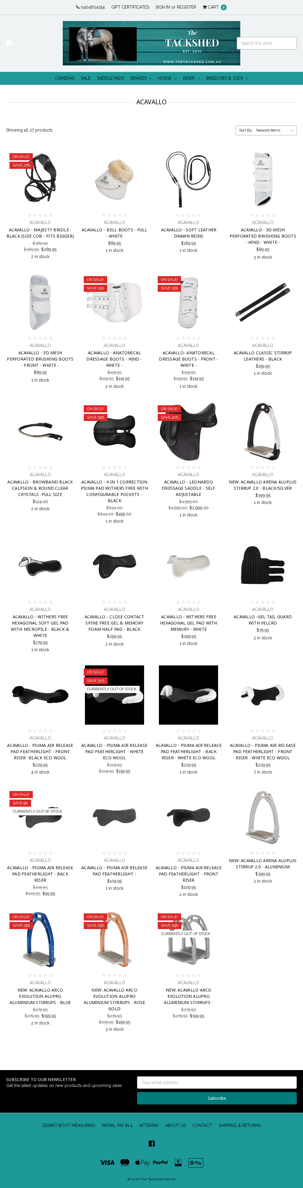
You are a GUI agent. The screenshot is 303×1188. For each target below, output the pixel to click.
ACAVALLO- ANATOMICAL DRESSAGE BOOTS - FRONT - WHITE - (188, 359)
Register (186, 7)
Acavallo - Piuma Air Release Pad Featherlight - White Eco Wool (114, 751)
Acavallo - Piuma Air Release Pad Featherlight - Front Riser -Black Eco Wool (40, 751)
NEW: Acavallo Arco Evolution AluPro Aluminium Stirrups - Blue (40, 996)
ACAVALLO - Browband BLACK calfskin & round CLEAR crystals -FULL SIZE (40, 488)
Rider (189, 78)
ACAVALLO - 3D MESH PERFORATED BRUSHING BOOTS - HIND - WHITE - (263, 236)
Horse (165, 78)
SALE (86, 78)
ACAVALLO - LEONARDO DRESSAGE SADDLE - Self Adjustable (188, 488)
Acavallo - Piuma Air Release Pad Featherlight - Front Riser (189, 874)
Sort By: (246, 130)
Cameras (64, 78)
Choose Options (262, 200)
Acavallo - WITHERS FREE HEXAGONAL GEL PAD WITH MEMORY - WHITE (188, 623)
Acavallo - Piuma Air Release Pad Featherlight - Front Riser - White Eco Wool (263, 751)
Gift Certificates (130, 7)
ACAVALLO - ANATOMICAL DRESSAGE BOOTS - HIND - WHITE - (114, 359)
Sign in (162, 7)
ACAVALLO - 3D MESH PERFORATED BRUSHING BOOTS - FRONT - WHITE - (40, 359)
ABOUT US (175, 1125)
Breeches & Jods (225, 78)
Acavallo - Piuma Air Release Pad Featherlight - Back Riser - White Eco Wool (189, 751)
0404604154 (92, 7)
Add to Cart (40, 200)
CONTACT (202, 1125)
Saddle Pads (110, 78)
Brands (139, 78)
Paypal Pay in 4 (117, 1125)
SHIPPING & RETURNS (240, 1125)
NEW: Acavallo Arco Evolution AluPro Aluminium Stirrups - (188, 996)
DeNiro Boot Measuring (68, 1125)
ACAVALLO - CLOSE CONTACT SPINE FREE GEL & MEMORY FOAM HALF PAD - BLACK (114, 623)
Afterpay (149, 1125)
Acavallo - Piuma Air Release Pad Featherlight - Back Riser (40, 874)
